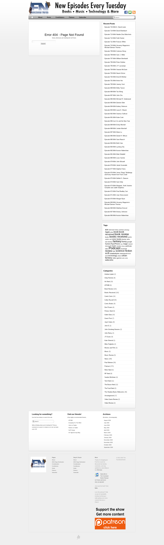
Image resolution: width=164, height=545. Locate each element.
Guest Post (108, 318)
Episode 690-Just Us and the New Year (117, 121)
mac (121, 244)
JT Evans (108, 337)
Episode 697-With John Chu (113, 95)
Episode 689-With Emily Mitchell (115, 125)
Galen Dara (108, 314)
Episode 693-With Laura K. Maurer (116, 110)
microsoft (108, 246)
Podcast (114, 248)
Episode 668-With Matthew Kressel (116, 208)
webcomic (109, 260)
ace (106, 230)
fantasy (117, 241)
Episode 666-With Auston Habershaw (116, 215)
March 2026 (107, 432)
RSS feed (99, 470)
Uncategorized (109, 395)
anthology (126, 230)
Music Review (109, 355)
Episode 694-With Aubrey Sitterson (116, 106)
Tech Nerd (108, 381)
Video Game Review (111, 399)
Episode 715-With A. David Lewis (115, 27)
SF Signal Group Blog (74, 432)
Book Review (109, 289)
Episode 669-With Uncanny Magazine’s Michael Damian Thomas (117, 203)
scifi (107, 253)
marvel (130, 244)
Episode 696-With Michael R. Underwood (118, 99)
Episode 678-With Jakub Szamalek (116, 165)
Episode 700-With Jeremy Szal (115, 84)
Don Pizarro (108, 307)
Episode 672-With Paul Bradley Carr (116, 191)
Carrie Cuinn (108, 296)
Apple (107, 232)
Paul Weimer (109, 362)
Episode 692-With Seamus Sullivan (116, 114)
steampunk (124, 253)
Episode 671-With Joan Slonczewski (116, 195)
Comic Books (109, 303)
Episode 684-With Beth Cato (114, 143)
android (121, 230)
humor (107, 244)
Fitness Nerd (109, 311)
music (114, 246)
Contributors (60, 17)
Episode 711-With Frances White (115, 42)
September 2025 (108, 447)
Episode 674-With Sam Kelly (114, 182)
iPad (112, 244)
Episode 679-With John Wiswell (115, 161)
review (108, 250)
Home (32, 17)
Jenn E (107, 326)
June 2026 (107, 425)
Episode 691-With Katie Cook (114, 117)
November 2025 (108, 442)
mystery (119, 246)
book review (122, 234)
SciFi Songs (72, 430)
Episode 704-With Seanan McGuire (116, 69)
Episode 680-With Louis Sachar (115, 158)
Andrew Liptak (109, 274)
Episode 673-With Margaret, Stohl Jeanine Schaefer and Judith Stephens (118, 186)
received (124, 249)
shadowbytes (114, 253)
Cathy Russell (109, 300)
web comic (125, 258)
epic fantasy (108, 242)
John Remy (108, 333)
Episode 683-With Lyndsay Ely (114, 147)
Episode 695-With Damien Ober (115, 102)
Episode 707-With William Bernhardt (116, 58)
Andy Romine (109, 278)
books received (118, 236)
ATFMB (107, 285)
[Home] (38, 472)
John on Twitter (73, 425)
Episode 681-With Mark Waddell (115, 154)
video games (117, 258)
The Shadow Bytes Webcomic (114, 392)
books (107, 237)
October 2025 (107, 445)
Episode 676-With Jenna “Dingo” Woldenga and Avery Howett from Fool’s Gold (118, 173)
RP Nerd (107, 373)
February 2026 (108, 435)
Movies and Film (110, 348)
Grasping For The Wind (75, 422)
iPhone (117, 244)
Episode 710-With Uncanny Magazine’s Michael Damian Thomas (117, 46)
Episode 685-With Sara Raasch (115, 139)
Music (106, 351)
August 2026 (107, 420)
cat (110, 239)
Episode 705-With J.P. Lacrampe (115, 66)
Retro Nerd (108, 370)
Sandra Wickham (110, 377)
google (129, 242)
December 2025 (108, 440)
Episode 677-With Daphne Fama (115, 169)
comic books (116, 239)
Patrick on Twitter (73, 427)
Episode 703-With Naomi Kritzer (115, 73)
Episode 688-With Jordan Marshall (116, 128)
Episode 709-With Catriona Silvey (115, 51)
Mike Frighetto (109, 344)
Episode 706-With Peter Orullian (115, 62)
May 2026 (106, 427)
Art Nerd (107, 281)
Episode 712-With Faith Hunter (114, 38)
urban (119, 256)
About (40, 17)
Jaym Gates (108, 322)
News (123, 246)
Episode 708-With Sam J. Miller (115, 55)
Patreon (71, 17)
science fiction (124, 250)
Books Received (110, 292)
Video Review (109, 403)
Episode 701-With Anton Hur (114, 80)
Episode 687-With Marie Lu (113, 132)
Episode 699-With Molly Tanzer (115, 88)
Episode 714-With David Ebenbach (116, 31)
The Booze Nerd (110, 384)
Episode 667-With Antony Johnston (116, 212)
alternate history (113, 230)
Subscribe (82, 17)
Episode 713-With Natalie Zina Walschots (118, 34)
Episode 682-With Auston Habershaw (116, 150)
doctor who (126, 239)
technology (112, 256)
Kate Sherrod (109, 340)
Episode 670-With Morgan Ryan (115, 199)
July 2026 (106, 422)
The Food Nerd (109, 388)
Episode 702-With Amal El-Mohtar (115, 77)
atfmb (111, 232)
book (116, 232)
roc (114, 251)
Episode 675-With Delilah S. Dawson (116, 178)
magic (125, 244)
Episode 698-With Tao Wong (114, 91)
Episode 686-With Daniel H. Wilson (116, 136)
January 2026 (107, 437)
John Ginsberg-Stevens (112, 329)
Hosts (49, 17)
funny (124, 241)
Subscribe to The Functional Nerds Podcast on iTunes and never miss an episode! (101, 478)
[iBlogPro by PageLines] (78, 538)
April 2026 (106, 430)
